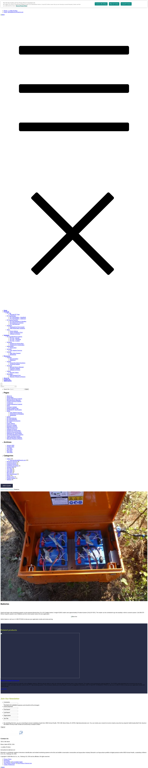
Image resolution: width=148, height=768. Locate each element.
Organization (7, 715)
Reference (13, 360)
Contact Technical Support (14, 401)
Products (6, 311)
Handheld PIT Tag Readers (14, 409)
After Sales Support (15, 353)
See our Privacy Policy (21, 5)
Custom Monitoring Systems (14, 404)
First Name (7, 709)
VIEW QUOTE (8, 381)
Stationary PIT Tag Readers (14, 433)
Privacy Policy (7, 759)
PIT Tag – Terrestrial (15, 339)
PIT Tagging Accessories (16, 322)
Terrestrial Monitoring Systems (15, 434)
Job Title (6, 718)
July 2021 (9, 448)
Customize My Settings (101, 3)
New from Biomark (12, 474)
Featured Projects (11, 464)
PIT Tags (9, 422)
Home (5, 310)
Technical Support (15, 364)
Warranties (10, 374)
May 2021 (9, 451)
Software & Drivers (15, 334)
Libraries (9, 357)
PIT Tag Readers (11, 316)
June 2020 (10, 452)
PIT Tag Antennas (15, 324)
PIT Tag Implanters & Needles (18, 321)
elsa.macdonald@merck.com (18, 460)
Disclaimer (7, 760)
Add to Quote (7, 485)
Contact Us (7, 379)
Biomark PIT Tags (15, 314)
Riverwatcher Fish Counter (17, 327)
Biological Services (12, 461)
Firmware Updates (15, 368)
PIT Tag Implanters (12, 419)
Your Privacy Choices (9, 763)
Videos (9, 371)
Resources (7, 356)
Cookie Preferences (9, 764)
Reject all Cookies (114, 3)
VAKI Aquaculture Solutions (17, 328)
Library (9, 416)
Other (8, 329)
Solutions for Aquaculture (17, 343)
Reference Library (12, 425)
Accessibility (7, 762)
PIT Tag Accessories (12, 320)
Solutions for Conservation (17, 345)
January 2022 (10, 445)
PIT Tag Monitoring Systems (14, 336)
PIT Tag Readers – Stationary (18, 318)
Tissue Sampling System (13, 436)
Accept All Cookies (126, 3)
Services (9, 349)
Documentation (14, 358)
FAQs (8, 405)
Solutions (9, 325)
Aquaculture (13, 347)
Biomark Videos (14, 372)
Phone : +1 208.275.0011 (10, 10)
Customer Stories (11, 463)
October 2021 (10, 446)
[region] (74, 4)
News (8, 475)
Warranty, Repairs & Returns (17, 376)
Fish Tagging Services (16, 350)
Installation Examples (12, 465)
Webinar (9, 479)
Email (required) (8, 706)
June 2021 (10, 449)
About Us (6, 378)
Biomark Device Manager (17, 367)
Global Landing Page (12, 408)
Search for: (7, 389)
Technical (9, 365)
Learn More (4, 689)
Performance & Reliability (17, 414)
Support (9, 352)
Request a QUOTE (12, 426)
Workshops (13, 354)
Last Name (7, 712)
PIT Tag (9, 313)
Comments (7, 702)
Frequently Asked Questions (17, 363)
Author (8, 458)
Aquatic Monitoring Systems (14, 398)
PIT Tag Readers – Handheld (18, 317)
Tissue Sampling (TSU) (16, 332)
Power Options (14, 331)
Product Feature (11, 478)
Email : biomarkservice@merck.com (13, 12)
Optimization (10, 346)
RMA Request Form (15, 375)
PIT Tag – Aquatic (15, 338)
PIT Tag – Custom (15, 340)
